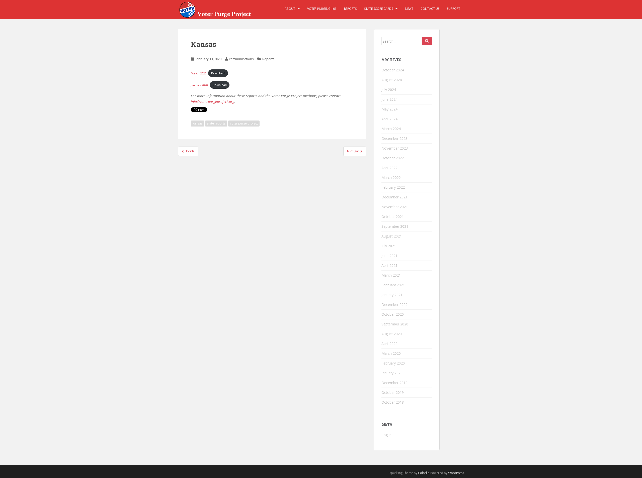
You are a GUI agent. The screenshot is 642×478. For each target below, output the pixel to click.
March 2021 (391, 275)
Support (453, 9)
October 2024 (392, 70)
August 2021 (391, 236)
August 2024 (391, 79)
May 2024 (389, 109)
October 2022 (392, 158)
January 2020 (199, 85)
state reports (216, 123)
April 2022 (389, 167)
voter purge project (244, 123)
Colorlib (424, 473)
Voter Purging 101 (322, 9)
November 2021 (394, 206)
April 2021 (389, 265)
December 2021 (394, 197)
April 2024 (389, 118)
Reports (350, 9)
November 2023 (394, 148)
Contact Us (430, 9)
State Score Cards (378, 9)
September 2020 (394, 324)
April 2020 (389, 343)
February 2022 (393, 187)
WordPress (456, 473)
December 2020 (394, 304)
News (409, 9)
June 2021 (389, 255)
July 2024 (388, 89)
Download (218, 73)
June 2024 (389, 99)
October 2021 (392, 216)
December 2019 (394, 382)
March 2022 (391, 177)
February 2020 (393, 363)
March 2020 (198, 73)
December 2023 (394, 138)
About (290, 9)
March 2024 (391, 128)
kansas (197, 123)
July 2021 (388, 246)
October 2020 (392, 314)
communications (241, 59)
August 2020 (391, 333)
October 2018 (392, 402)
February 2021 (393, 285)
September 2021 (394, 226)
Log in (386, 434)
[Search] (427, 41)
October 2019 (392, 392)
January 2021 (392, 294)
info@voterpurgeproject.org (212, 101)
